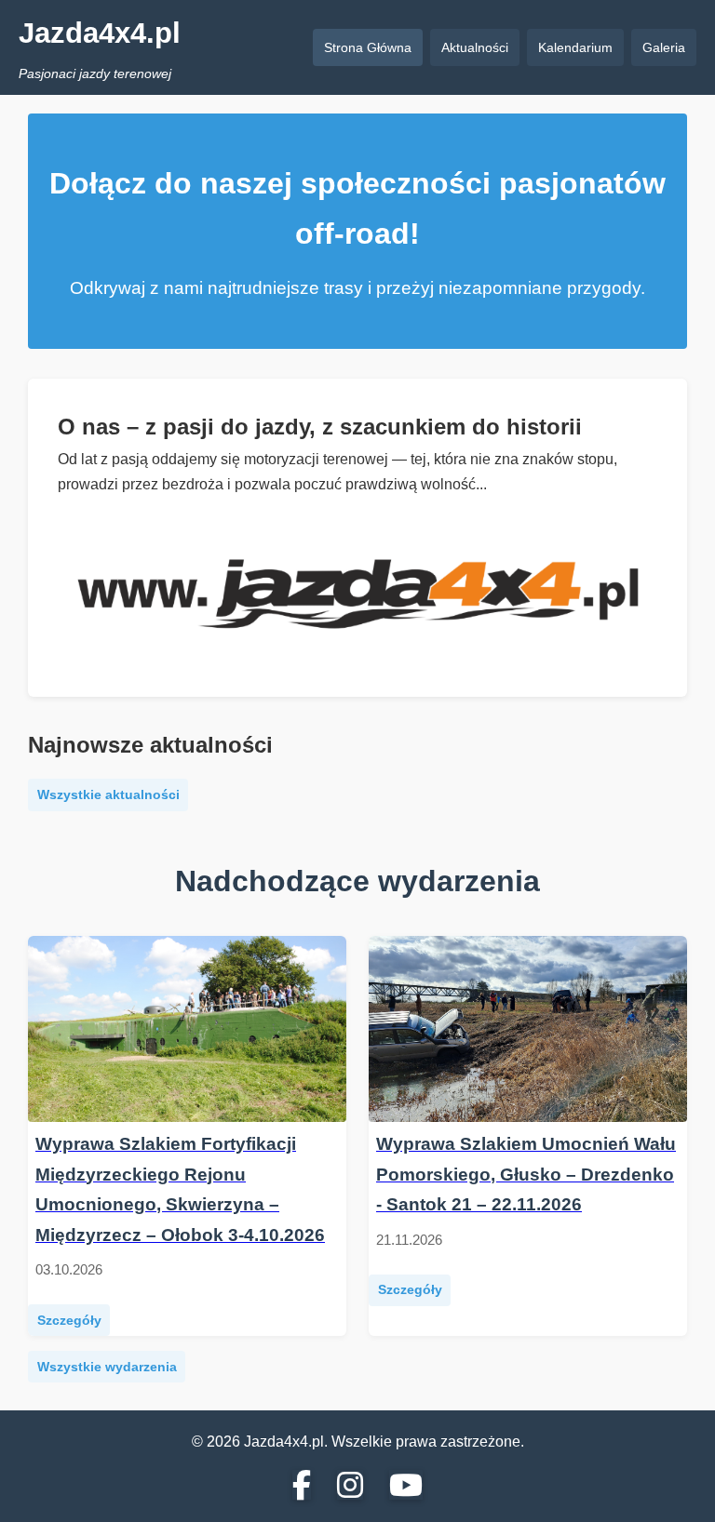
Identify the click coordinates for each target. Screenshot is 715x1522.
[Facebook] (301, 1486)
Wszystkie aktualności (108, 794)
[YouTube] (406, 1486)
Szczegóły (69, 1320)
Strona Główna (367, 47)
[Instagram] (350, 1486)
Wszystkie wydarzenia (107, 1366)
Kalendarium (575, 47)
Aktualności (474, 47)
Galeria (663, 47)
